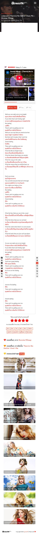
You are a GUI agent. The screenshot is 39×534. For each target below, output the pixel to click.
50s (8, 328)
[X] (2, 260)
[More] (2, 276)
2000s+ (30, 328)
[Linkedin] (2, 266)
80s (21, 328)
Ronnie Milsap (6, 13)
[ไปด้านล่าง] (37, 276)
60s (12, 328)
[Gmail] (2, 271)
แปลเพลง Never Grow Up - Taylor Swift (16, 438)
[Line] (2, 263)
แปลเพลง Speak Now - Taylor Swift (15, 505)
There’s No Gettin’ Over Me (12, 20)
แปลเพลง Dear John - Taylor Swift (14, 489)
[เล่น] (37, 258)
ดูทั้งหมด (22, 332)
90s (25, 328)
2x (37, 265)
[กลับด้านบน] (37, 273)
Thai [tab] (29, 107)
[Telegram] (2, 268)
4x (37, 271)
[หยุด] (37, 260)
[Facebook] (2, 258)
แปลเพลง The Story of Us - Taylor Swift (16, 455)
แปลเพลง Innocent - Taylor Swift (14, 388)
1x (37, 263)
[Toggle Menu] (35, 3)
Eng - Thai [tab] (13, 107)
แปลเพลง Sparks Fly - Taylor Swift (15, 522)
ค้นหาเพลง (28, 332)
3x (37, 268)
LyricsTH (26, 531)
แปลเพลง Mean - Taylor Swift (13, 472)
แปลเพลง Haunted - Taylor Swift (14, 371)
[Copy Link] (2, 273)
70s (16, 328)
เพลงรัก (9, 332)
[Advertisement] (19, 44)
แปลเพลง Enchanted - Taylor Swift (15, 421)
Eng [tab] (22, 107)
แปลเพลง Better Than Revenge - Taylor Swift (18, 404)
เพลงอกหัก (15, 332)
